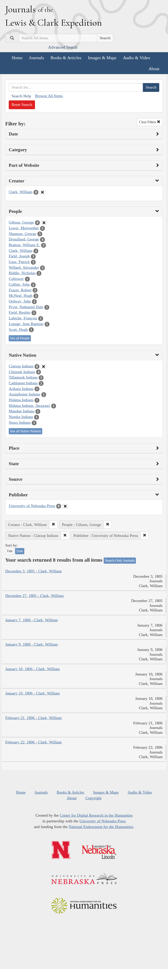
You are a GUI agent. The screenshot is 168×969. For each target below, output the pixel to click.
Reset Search (22, 104)
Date (19, 551)
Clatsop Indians (21, 366)
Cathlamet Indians (23, 383)
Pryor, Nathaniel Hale (26, 307)
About (154, 68)
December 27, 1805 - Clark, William (34, 595)
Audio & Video (136, 57)
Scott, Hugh (18, 329)
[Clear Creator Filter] (42, 192)
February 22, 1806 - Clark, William (33, 742)
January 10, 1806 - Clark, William (32, 669)
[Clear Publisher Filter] (65, 506)
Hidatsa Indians (21, 400)
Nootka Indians (21, 417)
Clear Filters (148, 122)
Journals (36, 57)
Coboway (16, 278)
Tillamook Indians (23, 377)
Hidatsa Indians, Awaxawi (29, 405)
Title (10, 551)
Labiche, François (23, 318)
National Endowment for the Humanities (101, 827)
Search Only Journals (120, 560)
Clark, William (20, 192)
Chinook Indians (22, 372)
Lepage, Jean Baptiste (26, 324)
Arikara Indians (21, 389)
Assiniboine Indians (24, 394)
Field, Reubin (19, 312)
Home (17, 57)
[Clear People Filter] (44, 223)
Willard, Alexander (24, 267)
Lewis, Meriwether (24, 228)
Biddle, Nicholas (22, 273)
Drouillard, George (24, 239)
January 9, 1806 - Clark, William (31, 644)
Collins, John (19, 284)
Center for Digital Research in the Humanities (96, 815)
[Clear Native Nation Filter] (43, 366)
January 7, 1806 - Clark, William (31, 620)
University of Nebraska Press (32, 506)
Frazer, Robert (20, 290)
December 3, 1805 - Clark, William (33, 571)
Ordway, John (20, 301)
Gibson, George (21, 222)
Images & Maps (102, 57)
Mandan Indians (21, 411)
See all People (20, 338)
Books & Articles (66, 57)
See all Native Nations (25, 431)
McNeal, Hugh (20, 295)
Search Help (21, 96)
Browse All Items (49, 96)
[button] (53, 525)
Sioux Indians (20, 422)
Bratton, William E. (24, 245)
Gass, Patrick (19, 262)
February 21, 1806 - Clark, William (33, 718)
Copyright (94, 798)
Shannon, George (22, 234)
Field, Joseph (19, 256)
